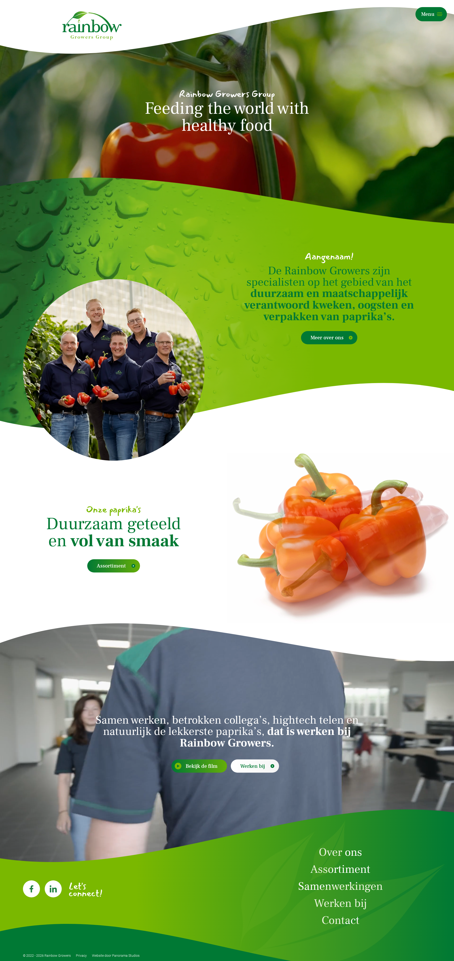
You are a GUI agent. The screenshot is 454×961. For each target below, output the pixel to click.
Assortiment (111, 566)
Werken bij (252, 766)
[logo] (92, 25)
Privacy (81, 955)
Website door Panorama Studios (116, 955)
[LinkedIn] (53, 888)
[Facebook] (31, 888)
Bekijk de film (202, 766)
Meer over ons (327, 337)
